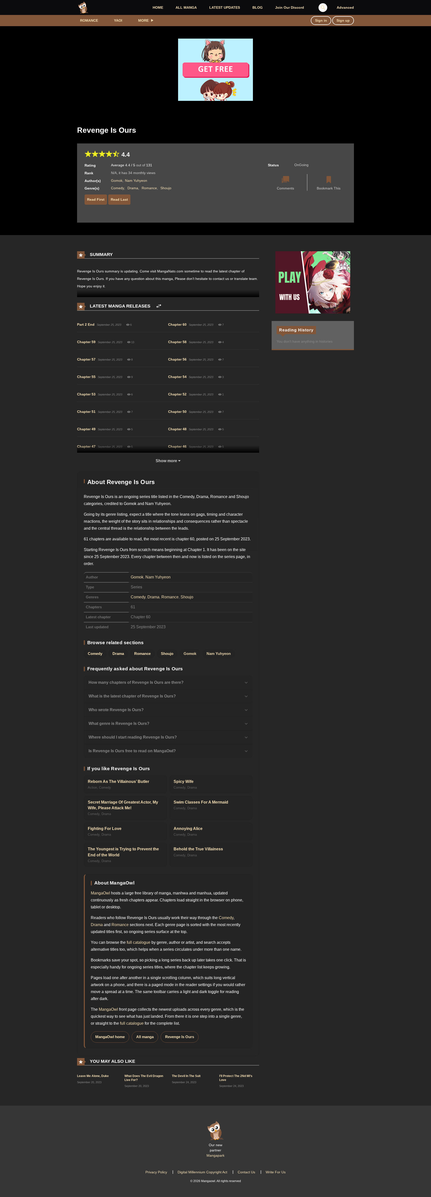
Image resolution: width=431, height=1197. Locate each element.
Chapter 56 (177, 359)
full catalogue (138, 942)
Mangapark (215, 1155)
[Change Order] (158, 306)
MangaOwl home (110, 1037)
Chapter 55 (86, 377)
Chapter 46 (177, 446)
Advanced (345, 7)
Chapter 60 (177, 324)
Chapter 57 (86, 359)
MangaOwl (100, 893)
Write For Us (276, 1172)
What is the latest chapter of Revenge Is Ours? (132, 696)
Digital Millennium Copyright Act (202, 1172)
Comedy (117, 188)
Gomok (116, 181)
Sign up (343, 20)
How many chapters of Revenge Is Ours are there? (136, 682)
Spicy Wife (184, 781)
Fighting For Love (104, 828)
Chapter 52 (177, 394)
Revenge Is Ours (179, 1037)
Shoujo (165, 188)
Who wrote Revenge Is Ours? (116, 710)
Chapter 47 (86, 446)
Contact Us (246, 1172)
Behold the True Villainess (198, 849)
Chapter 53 (86, 394)
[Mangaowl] (83, 7)
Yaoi (118, 20)
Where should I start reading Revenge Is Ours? (133, 737)
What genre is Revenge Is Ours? (119, 723)
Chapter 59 (86, 342)
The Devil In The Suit (186, 1076)
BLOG (257, 7)
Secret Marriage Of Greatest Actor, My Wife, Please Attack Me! (123, 805)
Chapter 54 (177, 377)
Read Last (119, 199)
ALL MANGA (186, 7)
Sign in (321, 20)
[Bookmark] (328, 180)
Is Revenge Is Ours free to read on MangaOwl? (132, 751)
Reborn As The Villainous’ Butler (118, 781)
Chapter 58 (177, 342)
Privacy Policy (156, 1172)
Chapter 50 (177, 412)
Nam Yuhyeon (136, 181)
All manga (145, 1037)
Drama (132, 188)
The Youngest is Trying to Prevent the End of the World (123, 852)
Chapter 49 (86, 429)
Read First (96, 199)
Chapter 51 (86, 412)
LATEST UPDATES (224, 7)
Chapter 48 (177, 429)
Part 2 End (86, 324)
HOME (158, 7)
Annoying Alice (188, 828)
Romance (89, 20)
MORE (143, 20)
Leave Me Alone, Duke (93, 1076)
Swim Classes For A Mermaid (201, 802)
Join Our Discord (289, 7)
